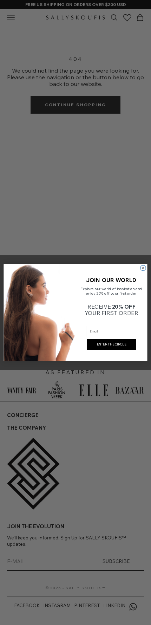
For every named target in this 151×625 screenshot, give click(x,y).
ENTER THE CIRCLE (111, 344)
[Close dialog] (143, 268)
